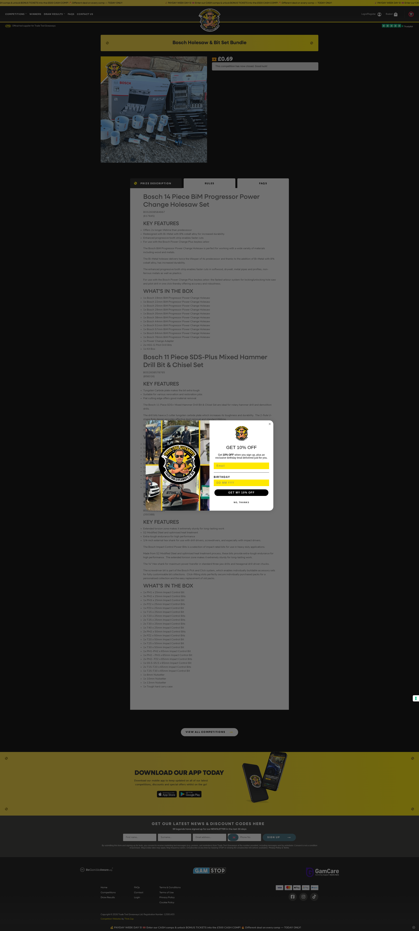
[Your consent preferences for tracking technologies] (416, 698)
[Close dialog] (270, 424)
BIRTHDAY (222, 477)
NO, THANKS (241, 502)
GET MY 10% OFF (241, 492)
